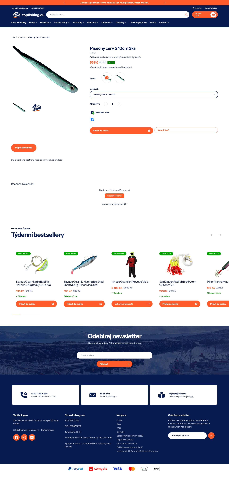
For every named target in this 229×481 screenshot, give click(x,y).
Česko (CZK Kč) (211, 8)
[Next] (165, 2)
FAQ (118, 428)
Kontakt (120, 432)
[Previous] (64, 2)
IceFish (93, 53)
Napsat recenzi (114, 195)
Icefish (22, 37)
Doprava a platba (124, 439)
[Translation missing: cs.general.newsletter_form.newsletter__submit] (211, 435)
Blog (118, 424)
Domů (14, 37)
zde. (192, 396)
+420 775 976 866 (37, 8)
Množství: (95, 103)
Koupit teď (163, 130)
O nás (119, 420)
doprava (106, 67)
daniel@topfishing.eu (20, 8)
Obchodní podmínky (126, 443)
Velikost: (94, 89)
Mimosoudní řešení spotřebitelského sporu (137, 451)
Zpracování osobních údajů (129, 435)
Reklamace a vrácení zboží (129, 447)
